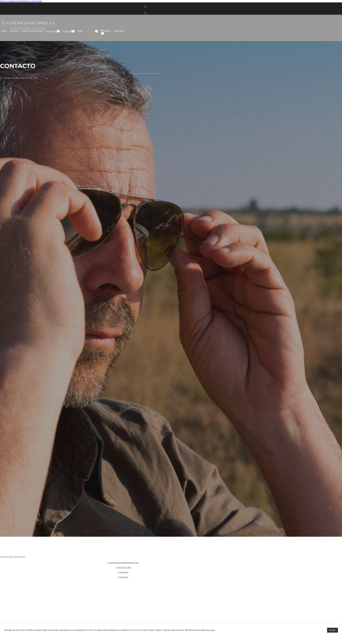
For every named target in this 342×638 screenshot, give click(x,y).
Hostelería (51, 31)
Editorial (14, 31)
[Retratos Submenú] (73, 31)
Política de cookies (208, 630)
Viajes (4, 31)
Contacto (90, 31)
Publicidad (119, 31)
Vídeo (80, 31)
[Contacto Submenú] (96, 31)
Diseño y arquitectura (32, 31)
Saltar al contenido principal (12, 1)
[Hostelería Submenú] (58, 31)
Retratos (67, 31)
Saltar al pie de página (33, 1)
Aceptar (332, 630)
